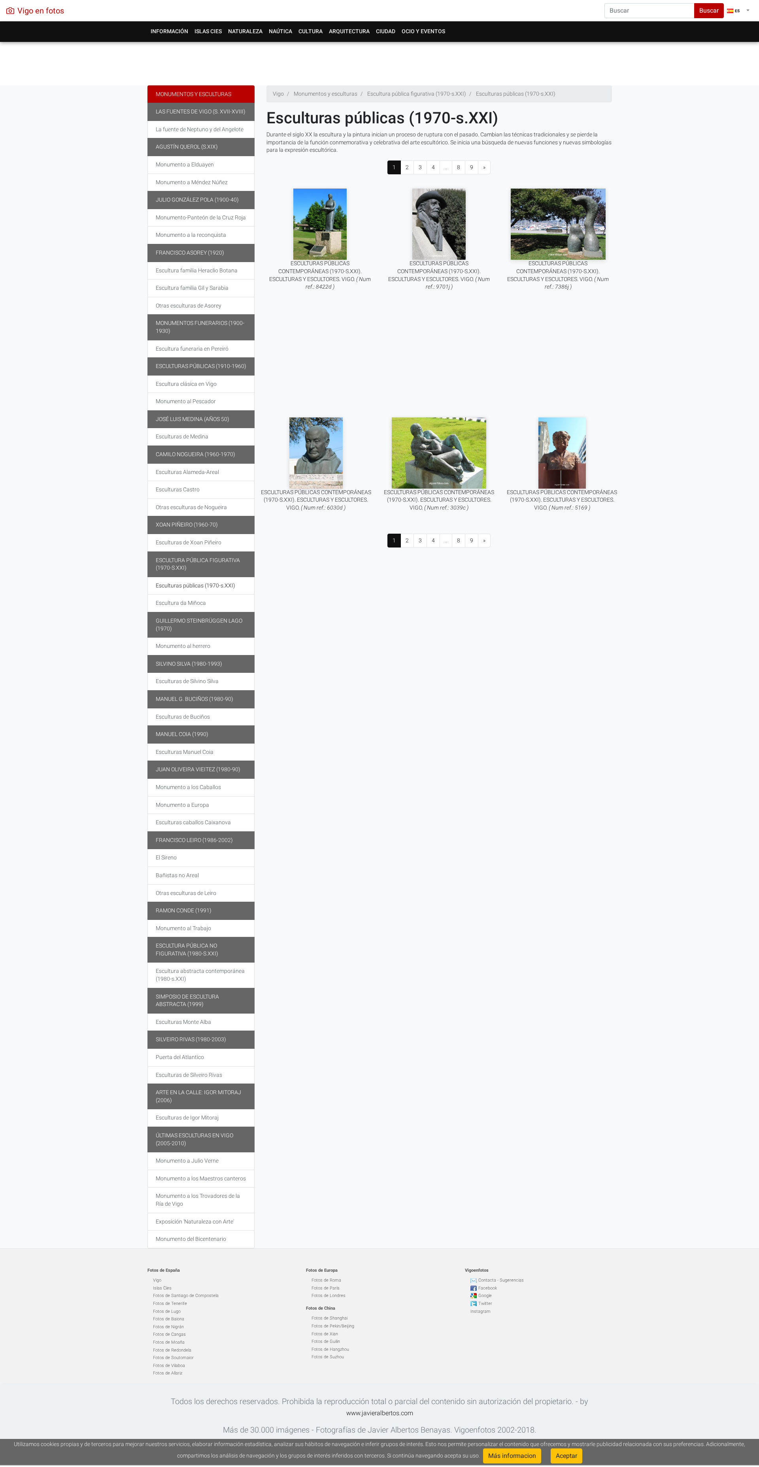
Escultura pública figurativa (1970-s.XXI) (198, 564)
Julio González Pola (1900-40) (197, 199)
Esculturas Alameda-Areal (187, 472)
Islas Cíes (162, 1288)
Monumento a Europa (182, 805)
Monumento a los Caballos (188, 787)
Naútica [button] (280, 31)
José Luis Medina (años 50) (192, 419)
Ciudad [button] (385, 31)
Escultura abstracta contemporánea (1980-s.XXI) (200, 975)
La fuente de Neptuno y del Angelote (200, 129)
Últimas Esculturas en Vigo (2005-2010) (194, 1139)
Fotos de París (326, 1288)
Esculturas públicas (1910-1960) (201, 366)
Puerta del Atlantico (180, 1057)
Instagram (480, 1311)
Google (485, 1295)
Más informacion (512, 1455)
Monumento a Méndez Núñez (192, 182)
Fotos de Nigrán (168, 1326)
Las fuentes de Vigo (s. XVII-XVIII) (200, 111)
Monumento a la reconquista (191, 235)
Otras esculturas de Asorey (188, 305)
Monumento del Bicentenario (191, 1239)
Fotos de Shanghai (329, 1318)
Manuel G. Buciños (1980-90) (194, 699)
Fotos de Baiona (168, 1319)
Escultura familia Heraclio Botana (197, 270)
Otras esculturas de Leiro (186, 893)
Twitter (485, 1303)
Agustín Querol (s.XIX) (187, 146)
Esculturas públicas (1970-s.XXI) (195, 585)
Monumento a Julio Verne (187, 1160)
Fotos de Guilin (326, 1341)
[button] (738, 11)
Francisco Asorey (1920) (190, 252)
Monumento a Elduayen (185, 164)
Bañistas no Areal (177, 875)
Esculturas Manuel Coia (184, 752)
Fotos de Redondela (172, 1350)
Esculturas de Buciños (183, 717)
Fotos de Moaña (169, 1342)
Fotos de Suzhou (328, 1356)
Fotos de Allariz (167, 1373)
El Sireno (166, 857)
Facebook (487, 1288)
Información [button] (169, 31)
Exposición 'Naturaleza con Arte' (195, 1221)
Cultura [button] (310, 31)
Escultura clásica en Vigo (186, 384)
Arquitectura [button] (349, 31)
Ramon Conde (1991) (183, 910)
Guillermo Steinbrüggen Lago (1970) (199, 624)
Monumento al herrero (183, 646)
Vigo (157, 1280)
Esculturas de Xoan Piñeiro (188, 542)
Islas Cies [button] (208, 31)
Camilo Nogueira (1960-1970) (195, 454)
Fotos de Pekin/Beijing (333, 1326)
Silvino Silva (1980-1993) (189, 664)
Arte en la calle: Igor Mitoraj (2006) (198, 1096)
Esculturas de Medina (182, 436)
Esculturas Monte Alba (183, 1022)
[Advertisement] (379, 61)
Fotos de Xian (325, 1334)
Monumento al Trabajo (183, 928)
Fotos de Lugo (167, 1311)
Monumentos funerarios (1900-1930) (200, 327)
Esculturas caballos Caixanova (193, 822)
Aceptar (566, 1455)
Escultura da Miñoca (181, 603)
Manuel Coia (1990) (182, 734)
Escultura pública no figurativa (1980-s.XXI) (187, 949)
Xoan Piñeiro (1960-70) (187, 524)
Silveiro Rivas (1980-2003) (191, 1039)
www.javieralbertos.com (379, 1413)
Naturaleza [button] (245, 31)
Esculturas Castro (178, 489)
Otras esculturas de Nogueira (191, 507)
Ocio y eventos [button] (423, 31)
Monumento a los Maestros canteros (201, 1178)
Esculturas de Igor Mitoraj (187, 1117)
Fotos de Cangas (169, 1334)
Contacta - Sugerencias (501, 1280)
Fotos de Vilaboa (169, 1365)
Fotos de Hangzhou (330, 1349)
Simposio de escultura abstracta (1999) (187, 1000)
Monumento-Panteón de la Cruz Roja (201, 217)
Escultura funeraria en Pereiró (192, 349)
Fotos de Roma (326, 1280)
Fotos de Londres (329, 1295)
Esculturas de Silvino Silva (187, 681)
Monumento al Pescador (186, 401)
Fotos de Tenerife (170, 1303)
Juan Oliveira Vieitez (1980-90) (198, 769)
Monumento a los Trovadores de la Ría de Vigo (198, 1200)
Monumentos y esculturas (193, 94)
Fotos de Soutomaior (173, 1357)
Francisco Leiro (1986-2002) (194, 840)
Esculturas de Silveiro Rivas (189, 1075)
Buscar (709, 10)
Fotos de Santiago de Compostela (186, 1295)
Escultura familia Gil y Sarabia (192, 288)
